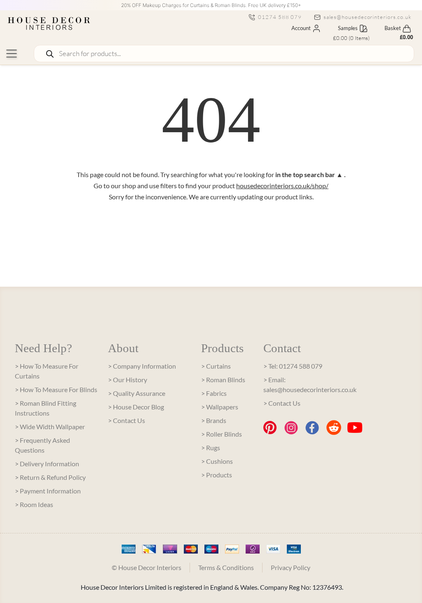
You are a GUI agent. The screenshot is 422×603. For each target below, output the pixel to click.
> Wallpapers (219, 407)
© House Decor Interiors (146, 567)
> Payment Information (48, 491)
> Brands (213, 420)
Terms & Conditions (226, 567)
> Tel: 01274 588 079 (292, 366)
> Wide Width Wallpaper (50, 426)
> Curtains (216, 366)
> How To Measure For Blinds (56, 389)
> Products (216, 475)
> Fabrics (214, 393)
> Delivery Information (47, 463)
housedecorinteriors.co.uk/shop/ (282, 185)
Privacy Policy (290, 567)
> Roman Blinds (223, 379)
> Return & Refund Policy (50, 477)
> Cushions (217, 461)
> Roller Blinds (221, 434)
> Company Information (142, 366)
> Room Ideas (34, 504)
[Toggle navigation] (11, 53)
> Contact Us (126, 420)
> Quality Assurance (136, 393)
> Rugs (210, 447)
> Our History (127, 379)
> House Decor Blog (136, 407)
